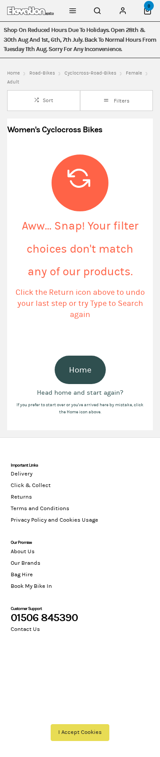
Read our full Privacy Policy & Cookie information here (80, 710)
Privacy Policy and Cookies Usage (54, 520)
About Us (23, 551)
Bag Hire (22, 574)
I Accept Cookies (80, 732)
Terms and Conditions (40, 508)
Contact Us (25, 629)
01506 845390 (44, 617)
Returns (21, 497)
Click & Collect (31, 485)
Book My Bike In (31, 586)
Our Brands (25, 563)
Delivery (21, 474)
